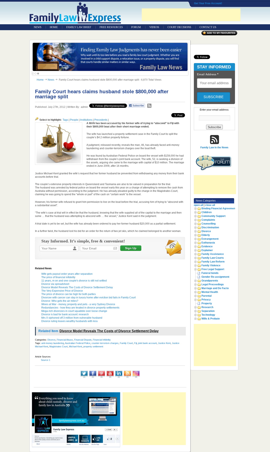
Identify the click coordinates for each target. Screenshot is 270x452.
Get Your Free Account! (208, 3)
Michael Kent (75, 346)
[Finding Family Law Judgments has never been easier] (110, 56)
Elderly (205, 235)
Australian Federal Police (77, 343)
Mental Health (209, 292)
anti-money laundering (52, 343)
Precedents (100, 119)
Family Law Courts (212, 257)
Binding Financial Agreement (218, 208)
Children (206, 212)
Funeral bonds (210, 273)
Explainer (207, 250)
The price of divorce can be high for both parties (68, 294)
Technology (208, 314)
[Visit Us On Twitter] (84, 377)
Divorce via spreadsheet (55, 284)
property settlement (93, 346)
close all (210, 205)
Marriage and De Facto (215, 288)
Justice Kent (164, 343)
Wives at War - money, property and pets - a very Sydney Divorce (78, 304)
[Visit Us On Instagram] (136, 377)
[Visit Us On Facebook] (92, 377)
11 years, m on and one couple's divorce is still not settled (74, 280)
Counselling (208, 223)
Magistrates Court (58, 346)
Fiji (135, 343)
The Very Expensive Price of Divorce (62, 290)
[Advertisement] (191, 14)
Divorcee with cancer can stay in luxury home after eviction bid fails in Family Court (88, 297)
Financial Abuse (65, 339)
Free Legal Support (212, 269)
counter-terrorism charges (105, 343)
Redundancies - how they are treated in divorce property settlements (80, 307)
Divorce (51, 339)
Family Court (126, 343)
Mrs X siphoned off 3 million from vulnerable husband (71, 317)
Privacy (206, 299)
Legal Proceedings (212, 284)
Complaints (208, 219)
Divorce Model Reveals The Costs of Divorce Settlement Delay (77, 287)
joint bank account (147, 343)
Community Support (213, 216)
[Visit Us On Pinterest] (101, 377)
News (51, 79)
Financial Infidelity (102, 339)
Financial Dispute (83, 339)
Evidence (207, 246)
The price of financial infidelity (58, 277)
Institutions (86, 119)
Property (206, 303)
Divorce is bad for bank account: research (65, 314)
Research (207, 307)
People (74, 119)
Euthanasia (208, 242)
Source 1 (45, 360)
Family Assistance (212, 254)
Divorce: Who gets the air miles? (59, 300)
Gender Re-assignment (215, 276)
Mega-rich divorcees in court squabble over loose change (74, 311)
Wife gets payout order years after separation (67, 273)
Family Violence (210, 265)
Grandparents (209, 280)
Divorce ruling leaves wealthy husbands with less (69, 321)
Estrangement (210, 238)
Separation (208, 311)
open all (198, 205)
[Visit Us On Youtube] (110, 377)
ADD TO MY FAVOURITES (221, 33)
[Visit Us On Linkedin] (118, 377)
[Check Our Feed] (127, 377)
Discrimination (210, 227)
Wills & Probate (210, 318)
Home (40, 79)
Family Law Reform (213, 261)
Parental (206, 295)
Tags (65, 119)
